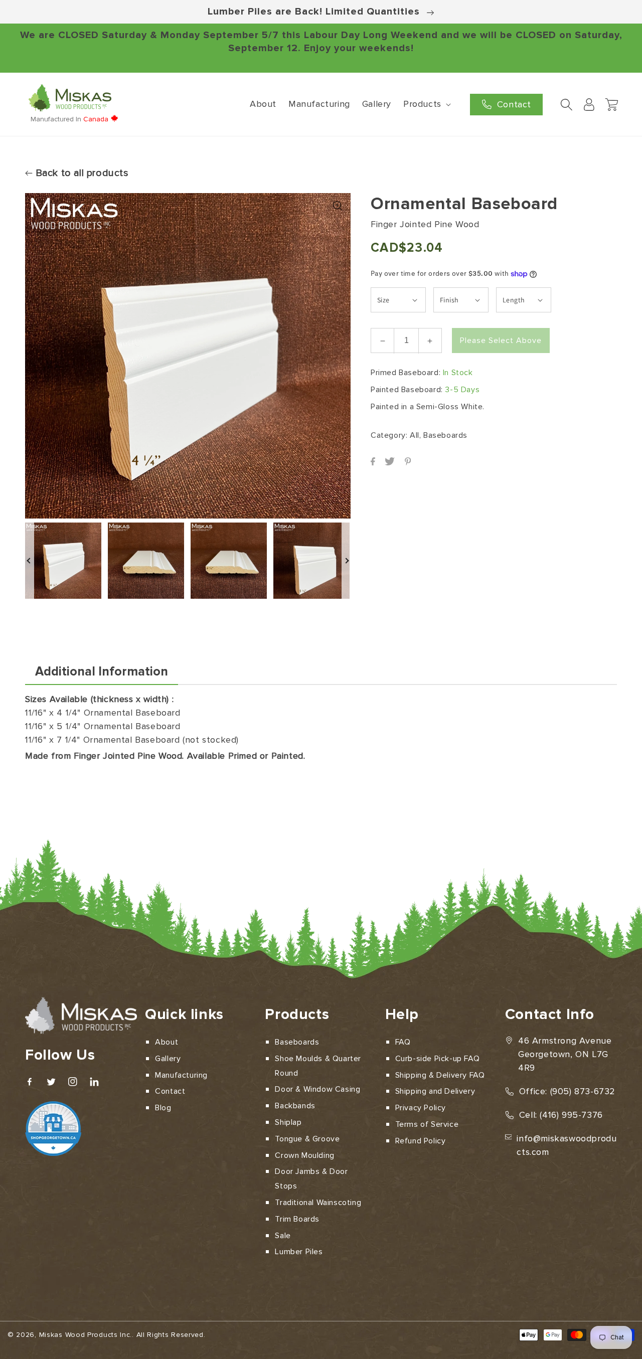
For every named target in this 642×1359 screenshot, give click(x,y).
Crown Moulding (304, 1155)
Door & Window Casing (317, 1089)
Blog (163, 1108)
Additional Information (101, 671)
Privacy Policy (420, 1108)
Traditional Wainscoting (318, 1203)
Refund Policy (420, 1141)
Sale (282, 1236)
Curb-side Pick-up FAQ (437, 1059)
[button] (426, 104)
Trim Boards (297, 1219)
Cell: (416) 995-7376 (561, 1114)
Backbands (295, 1106)
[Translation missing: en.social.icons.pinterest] (408, 463)
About (166, 1042)
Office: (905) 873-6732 (567, 1091)
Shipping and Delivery (435, 1091)
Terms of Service (427, 1124)
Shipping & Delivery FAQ (440, 1075)
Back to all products (81, 173)
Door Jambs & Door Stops (311, 1178)
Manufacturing (181, 1075)
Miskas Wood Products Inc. (85, 1334)
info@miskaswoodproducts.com (566, 1145)
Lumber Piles (299, 1252)
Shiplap (288, 1122)
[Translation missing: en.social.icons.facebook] (374, 463)
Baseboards (297, 1042)
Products (422, 103)
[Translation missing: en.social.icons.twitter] (391, 463)
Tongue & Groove (307, 1139)
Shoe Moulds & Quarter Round (318, 1066)
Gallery (168, 1059)
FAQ (403, 1042)
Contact (170, 1091)
